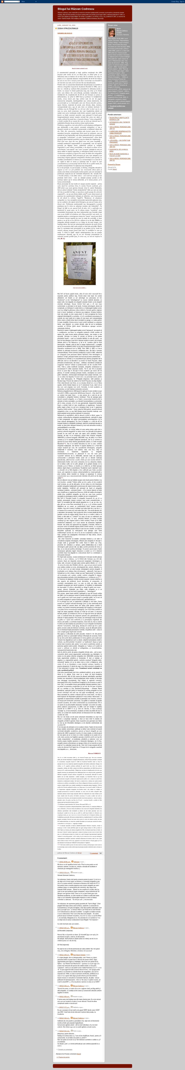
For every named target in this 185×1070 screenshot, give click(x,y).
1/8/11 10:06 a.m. (65, 862)
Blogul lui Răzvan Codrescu (76, 8)
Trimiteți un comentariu (65, 1049)
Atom (78, 1054)
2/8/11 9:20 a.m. (64, 928)
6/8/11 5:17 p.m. (64, 1007)
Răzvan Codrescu (78, 928)
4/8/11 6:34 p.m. (64, 986)
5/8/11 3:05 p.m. (64, 996)
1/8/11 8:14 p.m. (64, 872)
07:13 (79, 853)
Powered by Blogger (114, 164)
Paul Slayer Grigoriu (79, 955)
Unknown (76, 862)
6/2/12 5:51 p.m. (64, 1031)
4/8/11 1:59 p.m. (64, 955)
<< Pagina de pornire (63, 1057)
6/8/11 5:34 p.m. (64, 1018)
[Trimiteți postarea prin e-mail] (100, 853)
